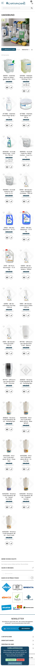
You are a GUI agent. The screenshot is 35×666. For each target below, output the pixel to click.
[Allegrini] (6, 597)
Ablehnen (20, 660)
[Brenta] (29, 587)
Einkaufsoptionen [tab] (9, 49)
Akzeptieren (11, 660)
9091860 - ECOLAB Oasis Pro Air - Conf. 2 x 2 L (9, 191)
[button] (4, 61)
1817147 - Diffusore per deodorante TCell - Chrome (9, 381)
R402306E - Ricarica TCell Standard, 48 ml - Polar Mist (9, 458)
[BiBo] (17, 607)
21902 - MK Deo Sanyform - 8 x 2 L (9, 228)
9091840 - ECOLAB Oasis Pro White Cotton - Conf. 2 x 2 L (26, 154)
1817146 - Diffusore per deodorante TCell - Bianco (26, 343)
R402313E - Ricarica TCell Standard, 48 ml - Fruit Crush (9, 533)
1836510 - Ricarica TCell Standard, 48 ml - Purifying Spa (26, 381)
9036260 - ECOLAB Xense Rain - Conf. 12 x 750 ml (9, 153)
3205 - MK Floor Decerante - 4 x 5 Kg (9, 267)
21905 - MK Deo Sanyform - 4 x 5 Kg (26, 229)
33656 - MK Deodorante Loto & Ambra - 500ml (26, 267)
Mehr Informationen (15, 663)
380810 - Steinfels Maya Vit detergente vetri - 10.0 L (9, 77)
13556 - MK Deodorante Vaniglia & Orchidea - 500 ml (26, 191)
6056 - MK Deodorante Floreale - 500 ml (9, 343)
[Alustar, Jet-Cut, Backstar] (6, 607)
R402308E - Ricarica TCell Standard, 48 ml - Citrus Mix (26, 458)
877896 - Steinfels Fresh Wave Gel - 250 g (26, 115)
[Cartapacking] (29, 597)
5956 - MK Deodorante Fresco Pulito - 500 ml (26, 305)
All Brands (33, 568)
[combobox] (17, 8)
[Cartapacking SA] (15, 3)
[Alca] (6, 587)
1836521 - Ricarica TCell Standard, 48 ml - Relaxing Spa (9, 419)
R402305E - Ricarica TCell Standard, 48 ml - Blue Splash (26, 420)
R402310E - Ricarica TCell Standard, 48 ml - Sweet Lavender (9, 496)
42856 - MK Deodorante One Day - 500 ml (9, 305)
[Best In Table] (17, 587)
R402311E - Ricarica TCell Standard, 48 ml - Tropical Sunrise (26, 496)
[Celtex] (29, 607)
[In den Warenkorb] (7, 87)
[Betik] (17, 597)
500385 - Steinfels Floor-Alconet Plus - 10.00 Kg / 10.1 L (26, 77)
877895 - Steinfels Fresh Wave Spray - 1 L (9, 115)
